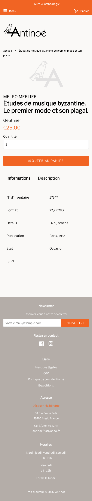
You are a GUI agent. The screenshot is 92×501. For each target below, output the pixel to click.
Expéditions (46, 385)
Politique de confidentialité (46, 379)
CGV (46, 373)
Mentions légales (46, 367)
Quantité (9, 136)
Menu (12, 11)
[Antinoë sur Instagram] (50, 344)
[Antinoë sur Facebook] (41, 344)
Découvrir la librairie (46, 406)
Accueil (7, 50)
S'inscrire (75, 323)
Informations (18, 178)
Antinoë (60, 492)
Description (49, 178)
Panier (84, 11)
